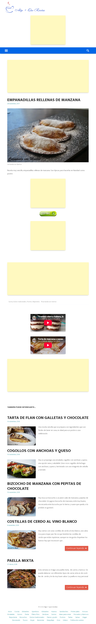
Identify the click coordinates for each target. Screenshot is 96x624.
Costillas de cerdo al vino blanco (42, 521)
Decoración (16, 620)
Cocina (11, 301)
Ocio (58, 620)
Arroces (85, 611)
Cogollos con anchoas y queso (39, 450)
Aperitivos (35, 611)
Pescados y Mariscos (81, 614)
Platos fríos (36, 614)
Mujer (32, 620)
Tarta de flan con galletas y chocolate (48, 417)
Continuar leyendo (75, 548)
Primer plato (75, 611)
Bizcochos (23, 617)
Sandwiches (63, 611)
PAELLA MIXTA (20, 560)
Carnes (53, 614)
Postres (29, 301)
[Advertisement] (48, 30)
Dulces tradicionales (19, 301)
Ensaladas (11, 614)
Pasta (27, 614)
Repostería (36, 301)
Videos (65, 620)
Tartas (70, 617)
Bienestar (40, 620)
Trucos (25, 620)
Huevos (54, 611)
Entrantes (25, 611)
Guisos (19, 614)
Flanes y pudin (52, 617)
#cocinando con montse (48, 301)
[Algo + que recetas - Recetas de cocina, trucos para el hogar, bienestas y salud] (25, 7)
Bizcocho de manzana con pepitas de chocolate (44, 486)
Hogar (85, 617)
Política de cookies (77, 620)
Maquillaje (50, 620)
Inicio (10, 611)
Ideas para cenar (65, 614)
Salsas (77, 617)
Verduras (45, 614)
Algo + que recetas (51, 606)
